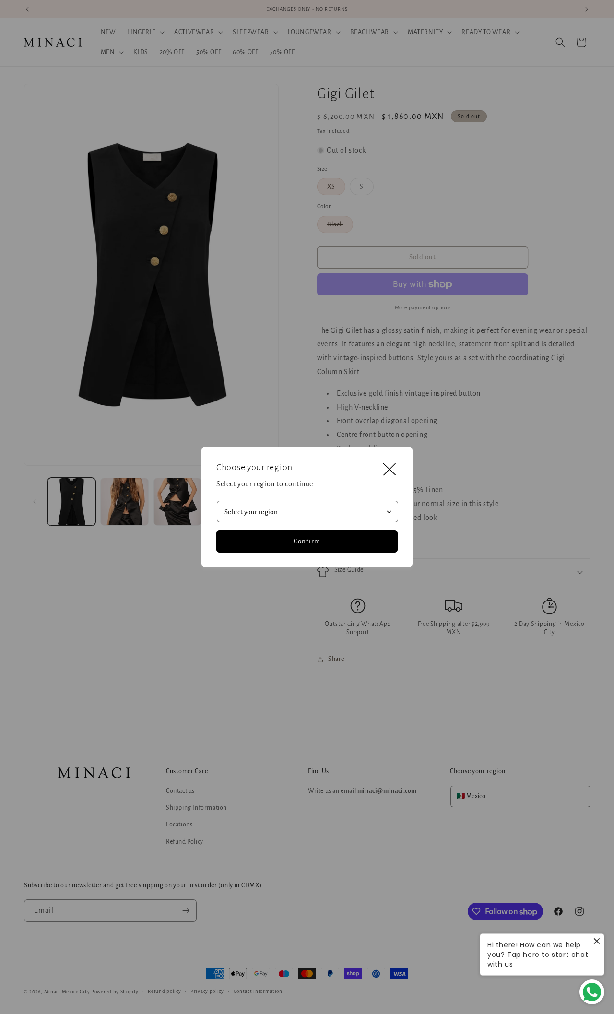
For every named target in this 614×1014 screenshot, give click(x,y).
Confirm (307, 541)
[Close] (389, 469)
